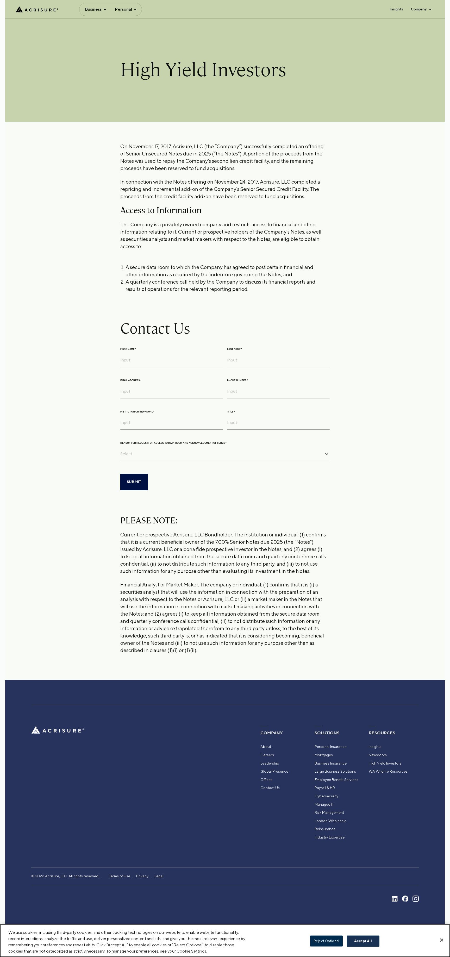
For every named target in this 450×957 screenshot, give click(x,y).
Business (93, 9)
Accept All (363, 941)
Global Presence (274, 771)
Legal (158, 876)
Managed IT (324, 804)
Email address (130, 380)
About (265, 747)
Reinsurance (325, 829)
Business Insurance (331, 763)
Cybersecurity (326, 796)
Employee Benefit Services (336, 780)
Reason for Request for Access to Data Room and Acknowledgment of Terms (173, 443)
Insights (396, 9)
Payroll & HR (325, 788)
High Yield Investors (385, 763)
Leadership (269, 763)
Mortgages (324, 755)
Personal (123, 9)
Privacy (142, 876)
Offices (266, 780)
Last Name (234, 349)
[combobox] (221, 453)
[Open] (326, 454)
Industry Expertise (330, 837)
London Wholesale (330, 821)
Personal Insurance (331, 747)
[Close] (441, 940)
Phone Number (237, 380)
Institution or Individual (137, 412)
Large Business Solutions (335, 771)
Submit (134, 482)
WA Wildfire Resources (388, 771)
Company (419, 9)
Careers (267, 755)
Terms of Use (119, 876)
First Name (128, 349)
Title (231, 412)
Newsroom (378, 755)
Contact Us (270, 788)
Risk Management (329, 812)
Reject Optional (326, 941)
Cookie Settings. (192, 951)
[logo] (37, 9)
